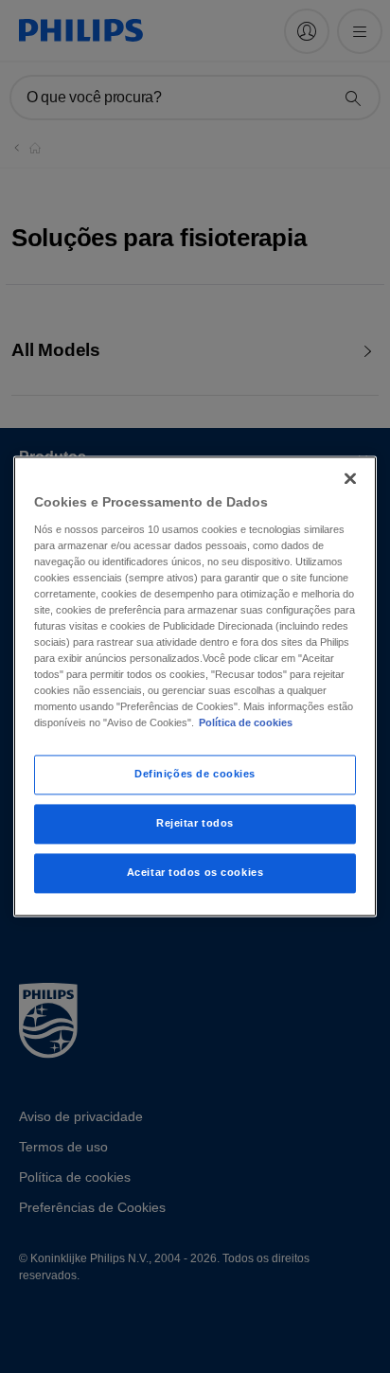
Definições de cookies (195, 774)
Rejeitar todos (195, 823)
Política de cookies (245, 723)
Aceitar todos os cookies (195, 873)
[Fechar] (350, 478)
